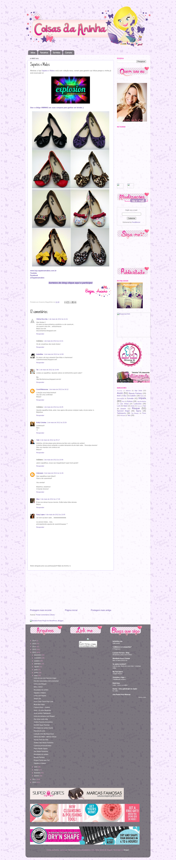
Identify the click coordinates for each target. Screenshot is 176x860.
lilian (38, 499)
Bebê (119, 396)
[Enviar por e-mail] (65, 302)
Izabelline (39, 354)
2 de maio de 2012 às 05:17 (50, 440)
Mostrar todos (142, 697)
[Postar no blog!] (68, 302)
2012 (34, 652)
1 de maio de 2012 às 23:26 (57, 422)
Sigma (138, 411)
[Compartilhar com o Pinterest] (75, 302)
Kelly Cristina (41, 422)
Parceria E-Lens (39, 731)
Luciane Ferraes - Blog (121, 653)
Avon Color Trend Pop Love (43, 701)
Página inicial (71, 610)
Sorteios (56, 52)
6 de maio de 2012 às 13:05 (55, 514)
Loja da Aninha (141, 401)
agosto (36, 666)
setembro (37, 664)
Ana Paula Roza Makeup (121, 694)
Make (125, 406)
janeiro (36, 776)
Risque (136, 408)
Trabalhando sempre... (120, 679)
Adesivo (128, 390)
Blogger (126, 850)
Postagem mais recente (41, 610)
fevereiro (37, 773)
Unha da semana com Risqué (44, 716)
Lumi (118, 406)
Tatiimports (121, 413)
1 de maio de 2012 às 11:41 (58, 319)
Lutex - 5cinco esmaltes (120, 685)
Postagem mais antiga (101, 610)
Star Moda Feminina (41, 751)
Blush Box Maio (39, 704)
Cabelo (133, 396)
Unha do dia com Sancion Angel (45, 678)
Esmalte (130, 398)
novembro (38, 658)
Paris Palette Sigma (41, 748)
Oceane (123, 408)
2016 (34, 640)
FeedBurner (136, 222)
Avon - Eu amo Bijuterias (42, 710)
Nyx (144, 406)
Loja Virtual (124, 404)
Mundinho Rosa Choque (121, 658)
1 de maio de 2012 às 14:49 (49, 370)
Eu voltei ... (116, 691)
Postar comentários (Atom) (45, 615)
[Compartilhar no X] (70, 302)
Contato (68, 52)
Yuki (37, 440)
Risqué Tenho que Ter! (42, 760)
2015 (34, 643)
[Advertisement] (70, 589)
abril (36, 767)
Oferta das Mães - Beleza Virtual (45, 737)
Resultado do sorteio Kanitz (43, 728)
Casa (142, 396)
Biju (125, 396)
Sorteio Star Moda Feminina (43, 742)
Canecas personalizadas (42, 745)
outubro (37, 661)
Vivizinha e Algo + (119, 677)
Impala (142, 398)
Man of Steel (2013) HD (120, 660)
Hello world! (116, 643)
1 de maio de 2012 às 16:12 (58, 389)
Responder (40, 334)
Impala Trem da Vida (41, 739)
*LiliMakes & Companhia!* (122, 647)
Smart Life (37, 698)
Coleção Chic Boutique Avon (44, 734)
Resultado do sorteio (41, 690)
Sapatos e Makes (48, 71)
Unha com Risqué (40, 684)
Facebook (34, 275)
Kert (123, 401)
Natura (139, 406)
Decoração (120, 398)
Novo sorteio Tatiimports (42, 713)
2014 (34, 646)
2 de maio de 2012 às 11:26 (53, 473)
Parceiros (44, 52)
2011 (34, 779)
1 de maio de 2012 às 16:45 (53, 407)
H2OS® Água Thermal (41, 725)
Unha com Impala (40, 695)
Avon (120, 393)
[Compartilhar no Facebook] (73, 302)
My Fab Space (118, 671)
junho (36, 672)
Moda (133, 406)
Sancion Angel (123, 411)
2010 (34, 782)
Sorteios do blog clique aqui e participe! (71, 283)
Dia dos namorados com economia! (46, 681)
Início (33, 52)
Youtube (33, 273)
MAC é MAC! (38, 687)
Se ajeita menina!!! (119, 664)
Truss (144, 413)
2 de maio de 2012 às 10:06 (53, 460)
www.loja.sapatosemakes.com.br (43, 271)
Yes (128, 415)
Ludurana (137, 404)
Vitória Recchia (42, 319)
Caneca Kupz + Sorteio (42, 707)
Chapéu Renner (118, 673)
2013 (34, 649)
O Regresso (116, 649)
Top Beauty (135, 413)
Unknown (39, 473)
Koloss (130, 401)
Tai (37, 370)
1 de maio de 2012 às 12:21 (53, 341)
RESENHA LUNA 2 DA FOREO (122, 654)
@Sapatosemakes (37, 278)
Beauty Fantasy (135, 393)
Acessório (119, 390)
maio (36, 675)
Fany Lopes (40, 514)
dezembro (38, 655)
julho (36, 669)
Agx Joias (138, 390)
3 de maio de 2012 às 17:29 (50, 499)
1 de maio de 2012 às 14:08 (54, 354)
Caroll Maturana (42, 389)
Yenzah (122, 415)
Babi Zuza (116, 683)
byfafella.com (118, 641)
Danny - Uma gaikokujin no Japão (125, 689)
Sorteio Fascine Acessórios (43, 722)
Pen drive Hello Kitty (41, 719)
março (36, 770)
